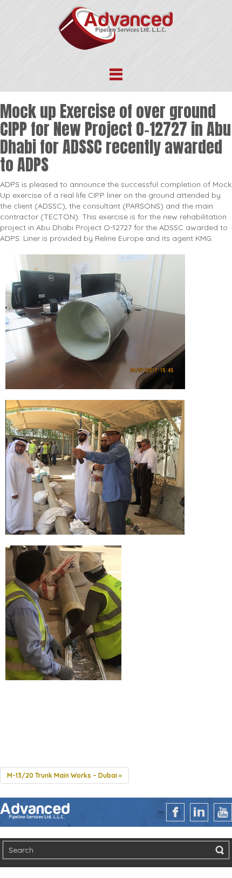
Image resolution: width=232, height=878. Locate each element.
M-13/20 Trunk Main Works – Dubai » (64, 775)
